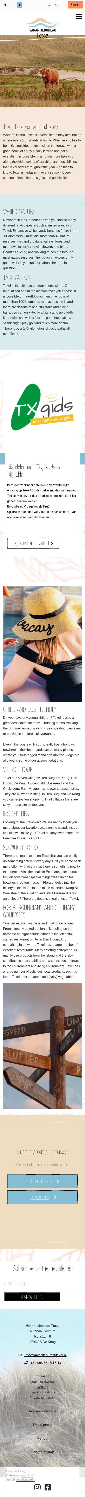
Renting (42, 1387)
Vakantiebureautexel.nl (25, 1479)
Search (75, 4)
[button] (42, 459)
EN (19, 5)
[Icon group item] (37, 1488)
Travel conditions (42, 1392)
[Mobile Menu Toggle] (79, 16)
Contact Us (40, 1198)
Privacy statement (42, 1397)
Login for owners (42, 1381)
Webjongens (23, 1471)
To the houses (40, 1182)
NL (5, 5)
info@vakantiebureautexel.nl (45, 1355)
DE (12, 5)
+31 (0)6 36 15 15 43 (45, 1363)
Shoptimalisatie (27, 1475)
